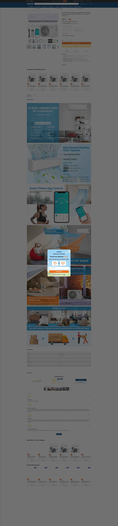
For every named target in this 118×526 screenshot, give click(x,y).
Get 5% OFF (59, 271)
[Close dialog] (69, 251)
